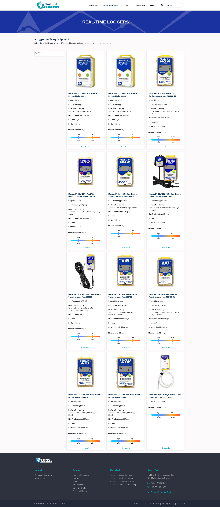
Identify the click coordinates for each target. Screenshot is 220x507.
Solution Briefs (79, 488)
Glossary (181, 503)
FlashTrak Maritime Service (121, 478)
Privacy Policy (168, 503)
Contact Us (40, 478)
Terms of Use (153, 503)
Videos (75, 481)
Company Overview (43, 475)
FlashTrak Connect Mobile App (123, 484)
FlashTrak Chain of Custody (122, 481)
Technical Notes (80, 491)
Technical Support (81, 475)
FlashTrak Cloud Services (121, 475)
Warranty (77, 478)
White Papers (78, 484)
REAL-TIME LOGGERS (110, 5)
